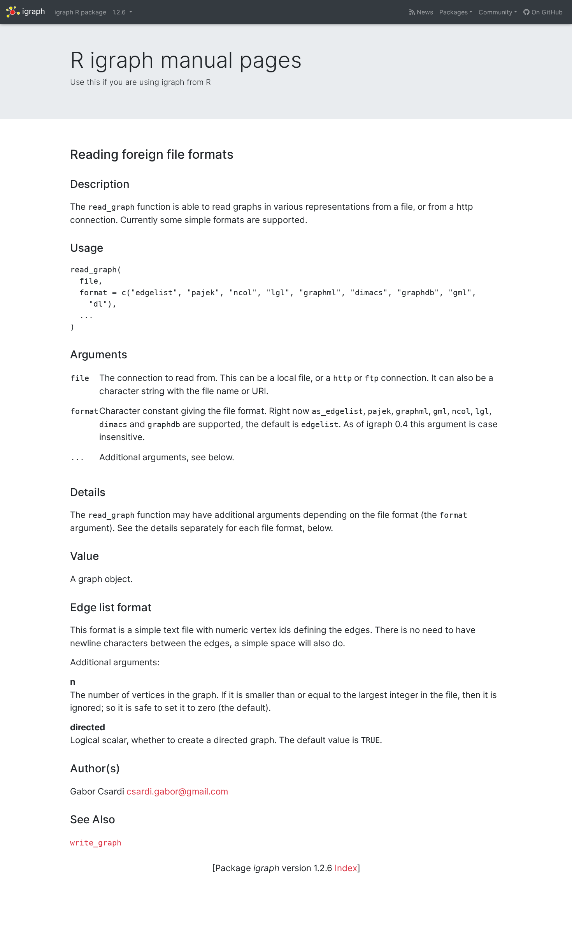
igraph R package (80, 12)
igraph (32, 11)
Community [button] (495, 12)
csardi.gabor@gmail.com (177, 791)
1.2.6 (120, 12)
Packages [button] (453, 12)
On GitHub (546, 12)
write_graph (95, 842)
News (424, 12)
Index (346, 868)
